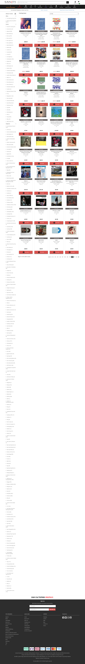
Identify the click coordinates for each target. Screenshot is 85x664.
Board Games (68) (10, 178)
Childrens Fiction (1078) (11, 204)
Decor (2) (8, 241)
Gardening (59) (9, 314)
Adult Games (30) (9, 136)
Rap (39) (8, 465)
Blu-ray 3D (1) (9, 38)
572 (74, 256)
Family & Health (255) (10, 277)
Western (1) (8, 585)
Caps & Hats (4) (9, 195)
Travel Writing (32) (10, 568)
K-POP (46, 7)
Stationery (7, 641)
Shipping (45, 617)
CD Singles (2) (9, 56)
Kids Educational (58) (10, 362)
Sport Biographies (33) (10, 529)
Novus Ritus (41, 121)
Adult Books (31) (9, 134)
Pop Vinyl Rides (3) (10, 449)
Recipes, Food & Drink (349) (10, 475)
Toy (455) (8, 107)
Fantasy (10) (8, 279)
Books (6, 618)
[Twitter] (66, 618)
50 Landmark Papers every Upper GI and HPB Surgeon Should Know (41, 34)
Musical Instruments (9, 636)
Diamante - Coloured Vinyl (26, 121)
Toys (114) (8, 561)
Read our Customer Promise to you (42, 658)
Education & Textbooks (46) (10, 268)
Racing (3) (8, 463)
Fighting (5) (8, 290)
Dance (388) (8, 239)
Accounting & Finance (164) (10, 127)
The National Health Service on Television (56, 93)
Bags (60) (8, 170)
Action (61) (8, 129)
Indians (56, 62)
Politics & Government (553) (10, 436)
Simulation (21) (9, 514)
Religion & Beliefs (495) (11, 484)
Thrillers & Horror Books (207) (11, 559)
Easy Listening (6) (9, 264)
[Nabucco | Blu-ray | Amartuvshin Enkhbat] (25, 172)
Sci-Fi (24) (8, 506)
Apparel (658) (9, 31)
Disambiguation (41, 210)
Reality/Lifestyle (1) (10, 472)
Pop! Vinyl (40, 7)
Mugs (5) (8, 406)
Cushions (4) (9, 237)
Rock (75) (8, 491)
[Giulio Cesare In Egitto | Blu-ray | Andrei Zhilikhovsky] (41, 172)
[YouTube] (71, 618)
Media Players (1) (9, 391)
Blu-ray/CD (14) (9, 40)
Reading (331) (9, 470)
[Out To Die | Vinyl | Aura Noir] (71, 202)
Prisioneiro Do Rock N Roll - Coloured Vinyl (56, 152)
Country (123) (9, 228)
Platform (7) (8, 428)
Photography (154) (10, 426)
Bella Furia (72, 151)
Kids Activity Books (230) (11, 358)
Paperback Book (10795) (11, 91)
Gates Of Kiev (41, 240)
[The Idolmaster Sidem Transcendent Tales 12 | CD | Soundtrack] (41, 54)
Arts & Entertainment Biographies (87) (10, 167)
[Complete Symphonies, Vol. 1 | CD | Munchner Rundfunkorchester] (25, 202)
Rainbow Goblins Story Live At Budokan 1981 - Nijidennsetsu (72, 63)
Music (31, 7)
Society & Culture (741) (10, 516)
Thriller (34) (8, 555)
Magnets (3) (8, 382)
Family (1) (8, 275)
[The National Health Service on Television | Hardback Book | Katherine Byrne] (56, 83)
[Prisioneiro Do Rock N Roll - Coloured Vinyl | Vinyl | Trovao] (56, 142)
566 (60, 256)
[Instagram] (68, 618)
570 (69, 256)
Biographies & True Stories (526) (10, 173)
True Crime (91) (9, 570)
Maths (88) (8, 387)
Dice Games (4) (9, 247)
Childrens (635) (9, 202)
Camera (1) (8, 49)
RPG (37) (8, 498)
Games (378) (9, 68)
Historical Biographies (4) (10, 336)
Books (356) (8, 47)
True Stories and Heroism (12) (9, 574)
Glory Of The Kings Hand (26, 240)
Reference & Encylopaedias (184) (9, 479)
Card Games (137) (10, 197)
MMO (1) (8, 398)
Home (25, 617)
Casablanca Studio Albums (26, 33)
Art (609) (8, 158)
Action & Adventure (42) (11, 131)
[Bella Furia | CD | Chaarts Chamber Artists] (71, 142)
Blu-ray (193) (9, 35)
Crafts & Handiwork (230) (10, 232)
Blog (44, 622)
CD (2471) (8, 54)
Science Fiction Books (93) (10, 503)
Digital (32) (8, 61)
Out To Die (72, 210)
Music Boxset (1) (9, 84)
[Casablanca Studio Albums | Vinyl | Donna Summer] (25, 24)
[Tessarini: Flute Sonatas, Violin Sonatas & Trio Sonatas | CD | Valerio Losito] (25, 142)
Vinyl (56, 7)
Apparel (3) (8, 153)
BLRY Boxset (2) (9, 33)
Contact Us (45, 623)
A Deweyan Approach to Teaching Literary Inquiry (41, 93)
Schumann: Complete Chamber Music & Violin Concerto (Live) (56, 122)
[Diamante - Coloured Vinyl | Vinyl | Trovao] (25, 113)
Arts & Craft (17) (9, 160)
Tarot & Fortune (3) (10, 547)
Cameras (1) (8, 190)
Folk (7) (7, 302)
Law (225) (8, 374)
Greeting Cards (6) (10, 323)
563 (52, 256)
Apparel (7, 617)
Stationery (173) (9, 536)
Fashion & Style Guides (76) (11, 285)
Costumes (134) (9, 226)
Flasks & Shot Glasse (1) (11, 300)
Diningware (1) (9, 249)
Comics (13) (8, 218)
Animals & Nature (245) (11, 146)
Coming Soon (27, 625)
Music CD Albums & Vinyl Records (12, 634)
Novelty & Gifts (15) (10, 414)
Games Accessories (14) (11, 309)
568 (65, 256)
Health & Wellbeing (9, 629)
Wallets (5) (8, 581)
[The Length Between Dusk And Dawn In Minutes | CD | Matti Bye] (41, 142)
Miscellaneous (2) (9, 82)
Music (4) (8, 409)
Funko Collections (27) (10, 305)
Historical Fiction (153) (10, 338)
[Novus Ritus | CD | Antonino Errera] (41, 113)
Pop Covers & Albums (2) (10, 442)
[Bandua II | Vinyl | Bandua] (71, 231)
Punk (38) (8, 456)
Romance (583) (9, 495)
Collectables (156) (10, 211)
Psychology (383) (9, 454)
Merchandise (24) (9, 79)
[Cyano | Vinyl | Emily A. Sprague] (56, 231)
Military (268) (9, 396)
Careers (44, 618)
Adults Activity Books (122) (10, 139)
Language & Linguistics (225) (11, 368)
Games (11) (8, 307)
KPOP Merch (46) (9, 365)
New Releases (27, 627)
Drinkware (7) (9, 259)
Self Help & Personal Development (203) (10, 509)
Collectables (7, 620)
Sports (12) (8, 531)
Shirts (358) (8, 511)
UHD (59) (8, 109)
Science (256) (9, 500)
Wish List (26, 620)
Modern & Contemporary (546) (9, 402)
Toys (6, 642)
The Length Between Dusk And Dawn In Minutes (41, 152)
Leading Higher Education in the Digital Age (25, 63)
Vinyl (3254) (8, 116)
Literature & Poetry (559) (10, 380)
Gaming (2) (8, 312)
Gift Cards (26, 623)
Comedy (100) (9, 213)
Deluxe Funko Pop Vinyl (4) (11, 244)
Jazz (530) (8, 351)
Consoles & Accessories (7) (11, 224)
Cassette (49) (9, 52)
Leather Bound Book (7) (11, 75)
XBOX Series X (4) (9, 121)
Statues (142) (9, 538)
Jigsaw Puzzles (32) (10, 353)
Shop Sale (19, 7)
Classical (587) (9, 209)
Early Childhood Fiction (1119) (11, 262)
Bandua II (72, 240)
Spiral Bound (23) (9, 102)
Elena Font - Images (56, 210)
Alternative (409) (9, 144)
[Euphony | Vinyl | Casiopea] (25, 83)
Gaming (51, 7)
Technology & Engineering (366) (9, 553)
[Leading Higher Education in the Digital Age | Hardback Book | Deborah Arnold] (25, 54)
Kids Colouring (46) (10, 360)
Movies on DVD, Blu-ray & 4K (10, 632)
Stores (44, 625)
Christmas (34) (9, 207)
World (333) (8, 588)
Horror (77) (8, 345)
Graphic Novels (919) (10, 321)
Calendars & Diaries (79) (11, 188)
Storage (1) (8, 540)
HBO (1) (8, 328)
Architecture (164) (10, 156)
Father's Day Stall (44, 10)
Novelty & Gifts (8, 637)
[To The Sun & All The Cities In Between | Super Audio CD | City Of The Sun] (71, 83)
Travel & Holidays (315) (10, 566)
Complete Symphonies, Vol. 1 (25, 210)
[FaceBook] (63, 618)
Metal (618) (8, 394)
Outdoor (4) (8, 89)
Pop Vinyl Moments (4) (10, 447)
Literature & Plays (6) (10, 376)
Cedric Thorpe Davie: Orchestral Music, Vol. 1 (72, 181)
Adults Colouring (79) (10, 142)
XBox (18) (8, 119)
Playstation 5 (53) (9, 96)
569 (67, 256)
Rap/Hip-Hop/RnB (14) (10, 468)
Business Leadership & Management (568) (11, 181)
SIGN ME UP (52, 609)
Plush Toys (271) (9, 431)
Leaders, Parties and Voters (72, 33)
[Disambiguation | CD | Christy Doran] (41, 202)
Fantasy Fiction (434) (10, 282)
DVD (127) (8, 63)
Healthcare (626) (9, 330)
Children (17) (9, 200)
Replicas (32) (9, 488)
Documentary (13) (10, 254)
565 (57, 256)
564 (55, 256)
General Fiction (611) (10, 316)
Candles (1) (8, 193)
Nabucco (26, 181)
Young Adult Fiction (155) (10, 591)
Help (44, 620)
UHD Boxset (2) (9, 112)
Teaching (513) (9, 550)
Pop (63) (8, 439)
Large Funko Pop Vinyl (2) (10, 371)
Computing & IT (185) (10, 220)
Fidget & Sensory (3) (10, 287)
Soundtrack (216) (9, 518)
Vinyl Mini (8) (9, 578)
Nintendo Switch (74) (10, 86)
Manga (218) (9, 384)
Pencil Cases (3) (9, 421)
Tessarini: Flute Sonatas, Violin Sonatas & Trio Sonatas (26, 152)
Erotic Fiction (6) (9, 272)
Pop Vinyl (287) (9, 98)
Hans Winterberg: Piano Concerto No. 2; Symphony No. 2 (56, 181)
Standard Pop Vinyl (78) (11, 533)
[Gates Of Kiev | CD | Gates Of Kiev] (41, 231)
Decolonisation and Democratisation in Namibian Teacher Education (56, 34)
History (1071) (9, 341)
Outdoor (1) (8, 417)
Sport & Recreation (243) (10, 526)
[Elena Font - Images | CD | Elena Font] (56, 202)
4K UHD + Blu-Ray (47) (10, 26)
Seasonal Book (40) (10, 100)
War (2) (7, 583)
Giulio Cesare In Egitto (41, 181)
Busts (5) (8, 183)
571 (72, 256)
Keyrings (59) (9, 356)
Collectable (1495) (10, 59)
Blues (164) (8, 175)
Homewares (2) (9, 343)
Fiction (61, 7)
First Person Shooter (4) (11, 294)
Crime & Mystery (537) (10, 234)
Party (6, 639)
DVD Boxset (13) (9, 65)
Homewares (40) (9, 72)
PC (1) (7, 93)
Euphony (26, 92)
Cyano (56, 240)
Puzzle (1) (8, 458)
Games (74, 7)
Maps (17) (8, 77)
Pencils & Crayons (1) (10, 424)
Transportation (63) (10, 563)
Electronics (7, 622)
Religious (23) (9, 486)
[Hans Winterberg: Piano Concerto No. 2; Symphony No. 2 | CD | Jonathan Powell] (56, 172)
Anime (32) (8, 151)
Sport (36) (8, 523)
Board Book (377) (9, 45)
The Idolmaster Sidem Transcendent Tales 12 (41, 63)
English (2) (8, 270)
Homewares (7, 630)
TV (35, 7)
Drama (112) (8, 256)
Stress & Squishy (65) (10, 543)
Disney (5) (8, 252)
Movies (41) (8, 404)
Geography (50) (9, 319)
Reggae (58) (8, 481)
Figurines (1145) (9, 292)
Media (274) (8, 389)
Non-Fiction (68, 7)
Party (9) (8, 419)
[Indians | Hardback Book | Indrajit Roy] (56, 54)
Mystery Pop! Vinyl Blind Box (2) (11, 21)
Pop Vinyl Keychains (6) (11, 444)
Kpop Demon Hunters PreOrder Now (67, 10)
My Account (26, 618)
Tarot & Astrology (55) (10, 545)
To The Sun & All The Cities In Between (72, 93)
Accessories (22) (9, 29)
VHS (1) (7, 114)
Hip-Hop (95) (9, 332)
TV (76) (7, 576)
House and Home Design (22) (9, 348)
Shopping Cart (27, 622)
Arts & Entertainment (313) (10, 164)
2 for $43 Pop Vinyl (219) (11, 18)
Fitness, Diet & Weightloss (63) (9, 298)
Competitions (27, 629)
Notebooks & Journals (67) (10, 412)
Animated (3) (9, 149)
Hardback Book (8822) (10, 70)
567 (62, 256)
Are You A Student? (28, 630)
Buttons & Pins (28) (10, 186)
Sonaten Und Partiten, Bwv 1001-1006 (71, 122)
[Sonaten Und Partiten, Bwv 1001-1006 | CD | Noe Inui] (71, 113)
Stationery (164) (9, 105)
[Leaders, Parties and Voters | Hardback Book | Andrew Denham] (71, 24)
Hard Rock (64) (9, 326)
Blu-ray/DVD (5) (9, 42)
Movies (25, 7)
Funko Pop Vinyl (8, 623)
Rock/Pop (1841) (9, 493)
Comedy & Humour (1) (10, 216)
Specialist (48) (9, 521)
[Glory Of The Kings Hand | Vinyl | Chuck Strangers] (25, 231)
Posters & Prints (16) (10, 451)
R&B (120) (8, 461)
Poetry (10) (8, 433)
